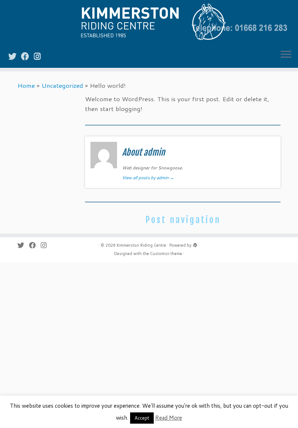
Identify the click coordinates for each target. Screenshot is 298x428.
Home (26, 85)
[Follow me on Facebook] (27, 56)
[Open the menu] (286, 54)
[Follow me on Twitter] (14, 56)
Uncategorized (62, 85)
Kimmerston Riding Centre (141, 245)
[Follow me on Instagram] (39, 56)
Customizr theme (166, 253)
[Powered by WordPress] (195, 243)
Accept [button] (141, 418)
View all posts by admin (148, 177)
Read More (168, 417)
